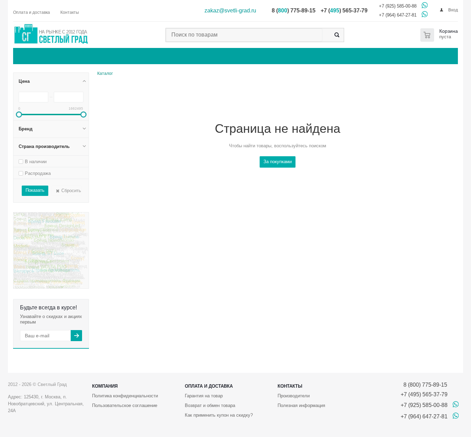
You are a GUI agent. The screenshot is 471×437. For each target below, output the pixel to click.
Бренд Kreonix (39, 238)
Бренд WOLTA (48, 252)
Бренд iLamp (59, 222)
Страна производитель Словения (45, 276)
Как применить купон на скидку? (219, 415)
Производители (294, 395)
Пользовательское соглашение (124, 405)
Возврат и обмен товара (210, 405)
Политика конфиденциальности (125, 395)
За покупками (277, 161)
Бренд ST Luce (48, 256)
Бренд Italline (52, 219)
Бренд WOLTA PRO (46, 270)
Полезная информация (301, 405)
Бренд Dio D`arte (30, 215)
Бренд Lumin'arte (30, 242)
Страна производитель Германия (46, 264)
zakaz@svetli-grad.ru (230, 10)
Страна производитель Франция (46, 283)
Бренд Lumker (70, 227)
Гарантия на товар (204, 395)
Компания (105, 386)
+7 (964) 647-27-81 (398, 15)
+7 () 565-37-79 (344, 10)
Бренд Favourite (44, 224)
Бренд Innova (27, 226)
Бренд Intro (25, 220)
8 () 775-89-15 (293, 10)
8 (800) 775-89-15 (424, 385)
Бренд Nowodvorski (54, 243)
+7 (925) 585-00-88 (398, 6)
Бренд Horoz (43, 212)
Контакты (290, 386)
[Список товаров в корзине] (440, 35)
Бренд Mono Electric (50, 231)
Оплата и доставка (209, 386)
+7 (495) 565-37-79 (424, 394)
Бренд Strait (71, 244)
